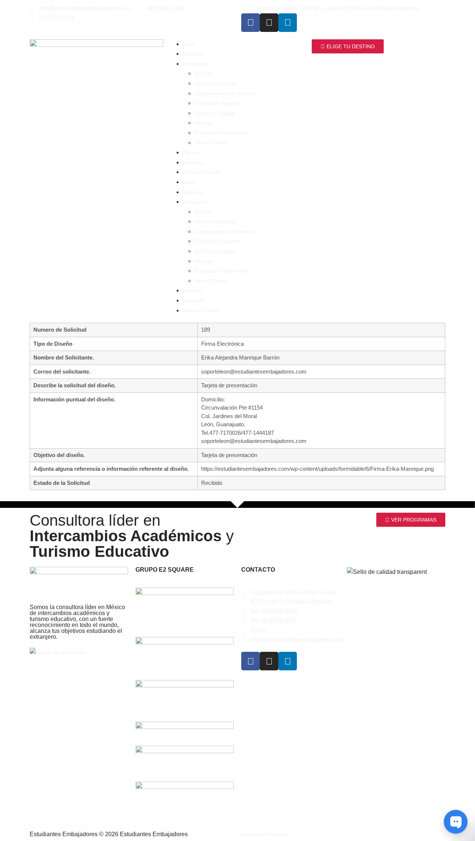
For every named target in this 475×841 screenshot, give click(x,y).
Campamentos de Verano (224, 93)
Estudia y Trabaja (214, 113)
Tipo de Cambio (201, 172)
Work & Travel (210, 143)
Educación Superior (217, 103)
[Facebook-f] (250, 22)
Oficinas (192, 152)
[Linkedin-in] (287, 661)
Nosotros (193, 54)
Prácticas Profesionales (221, 133)
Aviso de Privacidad (264, 834)
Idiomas (203, 123)
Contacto (193, 162)
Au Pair (203, 73)
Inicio (189, 44)
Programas (196, 64)
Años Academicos (215, 83)
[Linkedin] (287, 22)
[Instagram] (269, 22)
